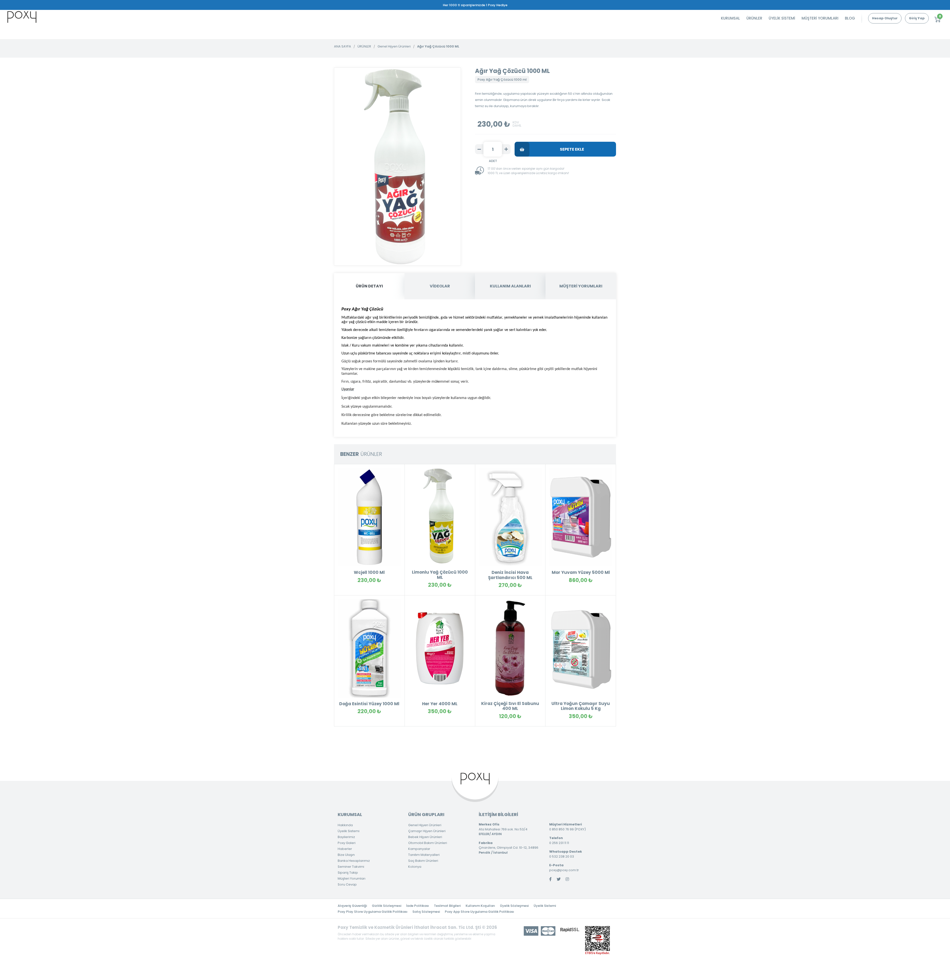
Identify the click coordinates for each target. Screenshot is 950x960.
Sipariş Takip (348, 872)
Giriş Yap (917, 18)
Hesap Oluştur (885, 18)
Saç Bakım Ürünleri (423, 860)
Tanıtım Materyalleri (424, 854)
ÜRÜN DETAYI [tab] (369, 286)
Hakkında (345, 825)
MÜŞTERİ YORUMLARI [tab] (580, 286)
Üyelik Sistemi (348, 831)
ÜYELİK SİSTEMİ (782, 18)
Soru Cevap (347, 884)
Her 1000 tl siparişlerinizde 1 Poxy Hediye (475, 5)
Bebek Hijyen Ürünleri (425, 837)
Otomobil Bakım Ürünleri (427, 843)
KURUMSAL (730, 18)
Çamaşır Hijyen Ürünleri (427, 831)
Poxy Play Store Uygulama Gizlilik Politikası (372, 911)
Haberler (345, 848)
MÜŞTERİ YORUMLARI (820, 18)
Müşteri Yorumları (351, 878)
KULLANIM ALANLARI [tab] (510, 286)
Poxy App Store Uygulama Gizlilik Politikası (479, 911)
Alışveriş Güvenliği (352, 905)
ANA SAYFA (342, 46)
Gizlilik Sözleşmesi (386, 905)
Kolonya (414, 866)
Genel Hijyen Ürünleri (394, 46)
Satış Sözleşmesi (426, 911)
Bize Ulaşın (346, 854)
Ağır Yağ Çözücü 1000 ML (438, 46)
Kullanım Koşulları (480, 905)
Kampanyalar (419, 848)
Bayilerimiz (346, 837)
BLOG (850, 18)
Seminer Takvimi (351, 866)
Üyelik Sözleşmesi (514, 905)
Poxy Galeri (347, 843)
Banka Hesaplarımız (354, 860)
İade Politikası (417, 905)
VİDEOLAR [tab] (440, 286)
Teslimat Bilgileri (447, 905)
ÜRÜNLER (754, 18)
